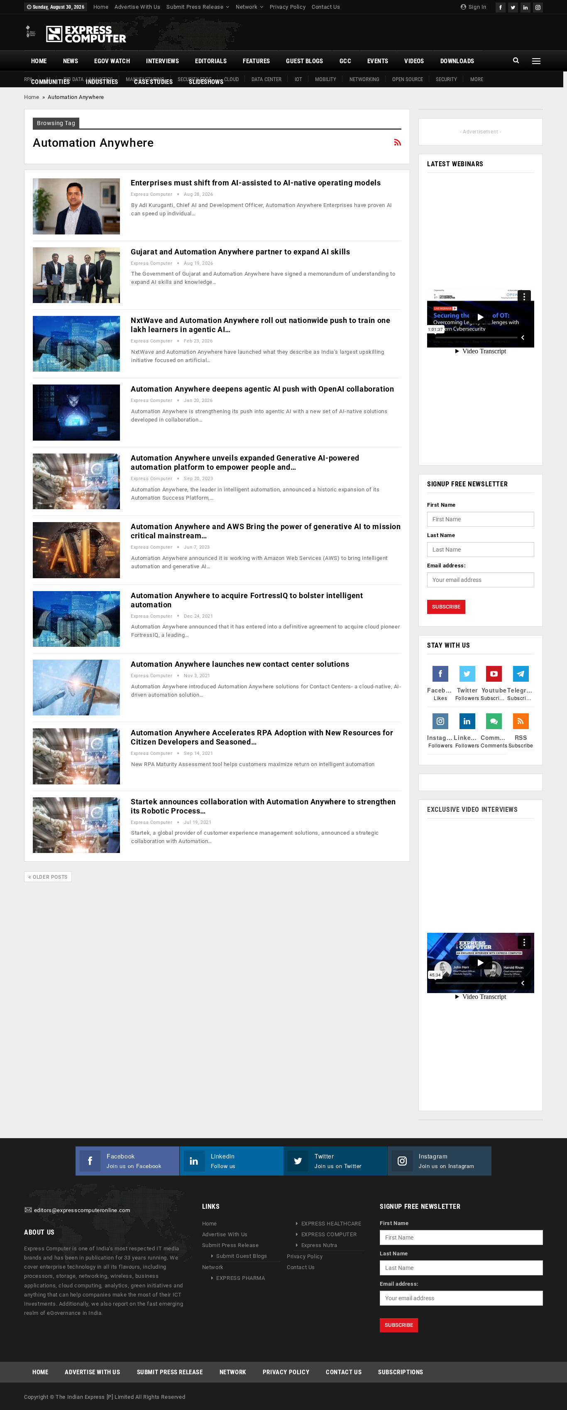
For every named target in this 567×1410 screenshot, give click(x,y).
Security (446, 79)
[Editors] (28, 1211)
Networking (364, 79)
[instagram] (538, 6)
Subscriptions (400, 1372)
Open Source (407, 79)
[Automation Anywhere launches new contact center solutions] (76, 687)
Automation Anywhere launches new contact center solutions (240, 664)
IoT (298, 79)
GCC (345, 61)
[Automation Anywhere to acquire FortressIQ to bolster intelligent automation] (76, 619)
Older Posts (50, 877)
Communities (50, 82)
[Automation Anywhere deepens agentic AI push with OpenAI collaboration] (76, 412)
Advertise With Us (137, 7)
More (476, 79)
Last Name (441, 535)
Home (100, 7)
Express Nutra (319, 1245)
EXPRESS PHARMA (240, 1278)
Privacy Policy (287, 7)
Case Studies (153, 82)
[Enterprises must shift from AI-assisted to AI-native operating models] (76, 206)
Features (256, 61)
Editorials (211, 61)
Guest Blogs (304, 61)
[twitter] (513, 6)
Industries (102, 82)
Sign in (476, 7)
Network (246, 7)
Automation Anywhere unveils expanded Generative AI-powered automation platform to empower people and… (245, 462)
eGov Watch (112, 61)
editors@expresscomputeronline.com (82, 1211)
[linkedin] (525, 6)
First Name (441, 505)
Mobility (325, 79)
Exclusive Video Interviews (472, 809)
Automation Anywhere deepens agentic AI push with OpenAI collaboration (262, 389)
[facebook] (501, 6)
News (70, 61)
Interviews (162, 61)
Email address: (446, 565)
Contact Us (326, 7)
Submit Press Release (194, 7)
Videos (414, 61)
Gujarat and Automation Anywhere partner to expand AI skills (240, 251)
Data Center (266, 79)
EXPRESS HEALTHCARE (331, 1223)
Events (377, 61)
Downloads (457, 61)
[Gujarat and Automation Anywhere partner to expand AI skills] (76, 275)
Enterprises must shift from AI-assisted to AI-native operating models (256, 182)
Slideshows (206, 82)
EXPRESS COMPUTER (329, 1234)
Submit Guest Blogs (241, 1256)
